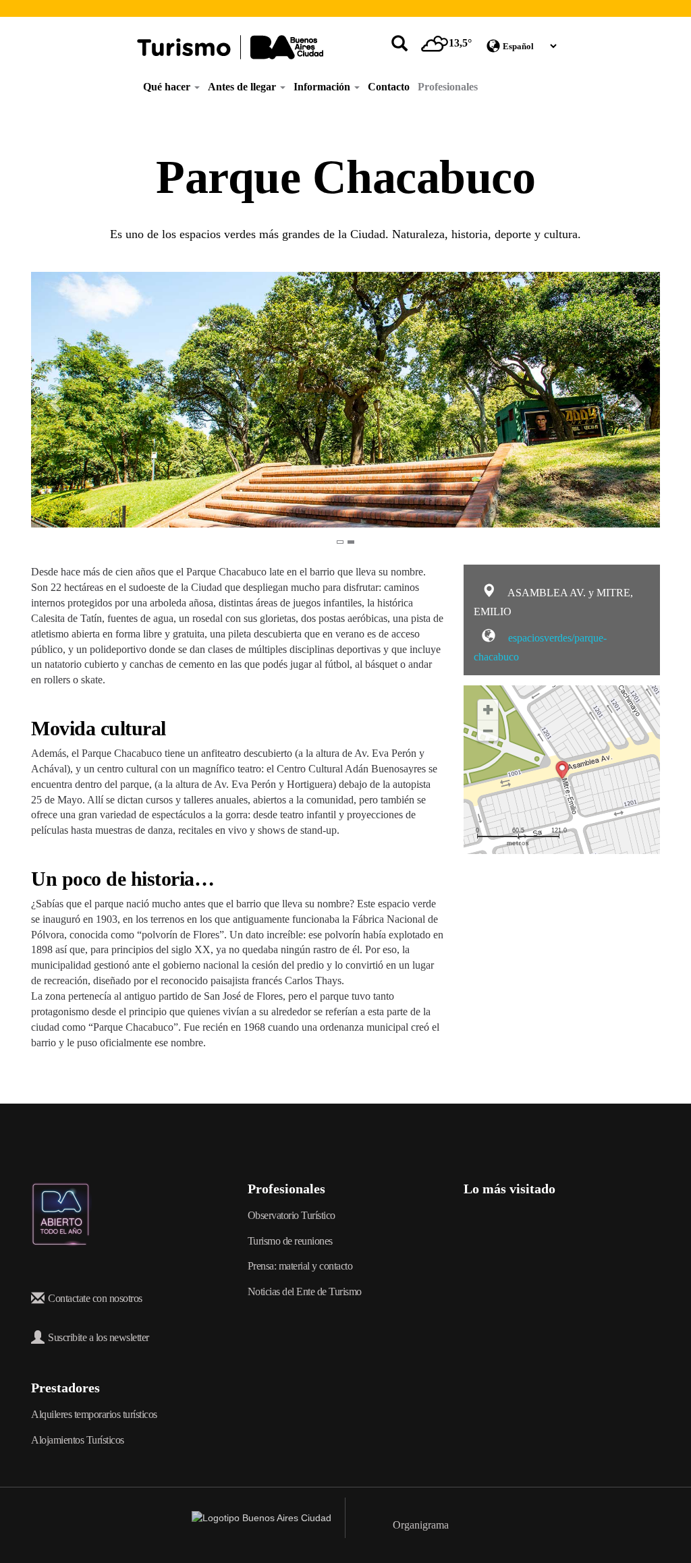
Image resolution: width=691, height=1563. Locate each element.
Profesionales (448, 86)
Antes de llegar (243, 86)
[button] (47, 400)
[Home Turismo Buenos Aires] (230, 47)
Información (323, 86)
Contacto (389, 86)
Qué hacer (168, 86)
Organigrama (421, 1525)
